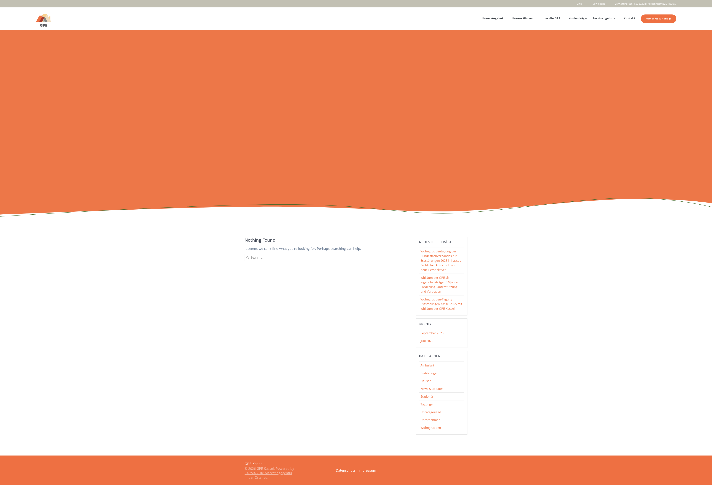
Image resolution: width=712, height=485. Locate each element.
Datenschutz (345, 470)
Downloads (598, 3)
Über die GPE (550, 18)
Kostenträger (578, 18)
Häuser (426, 381)
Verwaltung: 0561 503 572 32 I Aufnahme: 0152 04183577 (645, 3)
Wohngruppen (431, 428)
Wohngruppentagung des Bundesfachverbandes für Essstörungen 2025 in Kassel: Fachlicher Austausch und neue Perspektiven (441, 260)
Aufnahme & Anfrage (659, 18)
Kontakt (629, 18)
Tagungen (427, 404)
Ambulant (427, 365)
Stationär (427, 396)
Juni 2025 (427, 341)
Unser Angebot (492, 18)
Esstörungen (429, 373)
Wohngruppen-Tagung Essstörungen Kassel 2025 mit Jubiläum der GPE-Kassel (441, 304)
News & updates (432, 389)
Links (579, 3)
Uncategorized (431, 412)
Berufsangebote (604, 18)
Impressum (367, 470)
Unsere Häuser (522, 18)
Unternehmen (430, 420)
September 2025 (432, 333)
